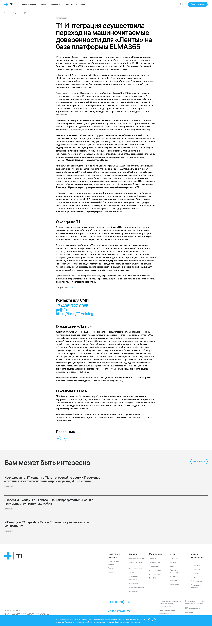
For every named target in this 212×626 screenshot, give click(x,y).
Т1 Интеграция (196, 569)
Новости (152, 558)
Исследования (155, 570)
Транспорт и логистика (133, 578)
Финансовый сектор (136, 558)
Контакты (173, 581)
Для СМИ (153, 578)
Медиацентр (71, 4)
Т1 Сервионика (196, 581)
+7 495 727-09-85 (119, 611)
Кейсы (43, 4)
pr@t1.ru (62, 309)
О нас (83, 4)
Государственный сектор (135, 563)
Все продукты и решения (114, 562)
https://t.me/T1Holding (74, 313)
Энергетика (133, 583)
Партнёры (112, 572)
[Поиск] (182, 4)
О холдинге (174, 558)
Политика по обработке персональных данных (195, 602)
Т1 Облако (194, 573)
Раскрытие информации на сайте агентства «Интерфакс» (170, 603)
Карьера (54, 4)
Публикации (153, 566)
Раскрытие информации (174, 571)
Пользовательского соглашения (127, 622)
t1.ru (70, 287)
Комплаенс (174, 577)
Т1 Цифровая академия (195, 586)
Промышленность (135, 569)
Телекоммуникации (136, 587)
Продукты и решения (27, 4)
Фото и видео (154, 574)
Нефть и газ (133, 591)
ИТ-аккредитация (192, 608)
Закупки (173, 562)
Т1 (191, 561)
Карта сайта (175, 584)
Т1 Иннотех (195, 565)
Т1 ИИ (193, 577)
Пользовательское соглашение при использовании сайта (167, 613)
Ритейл (131, 573)
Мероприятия (154, 562)
